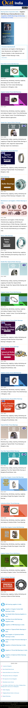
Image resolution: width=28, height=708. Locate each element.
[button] (25, 8)
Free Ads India (13, 704)
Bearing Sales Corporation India (9, 11)
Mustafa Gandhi (6, 33)
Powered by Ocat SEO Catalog (14, 707)
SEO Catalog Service (8, 702)
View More (4, 57)
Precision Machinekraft (8, 47)
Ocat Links (16, 702)
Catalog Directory (23, 702)
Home (1, 702)
